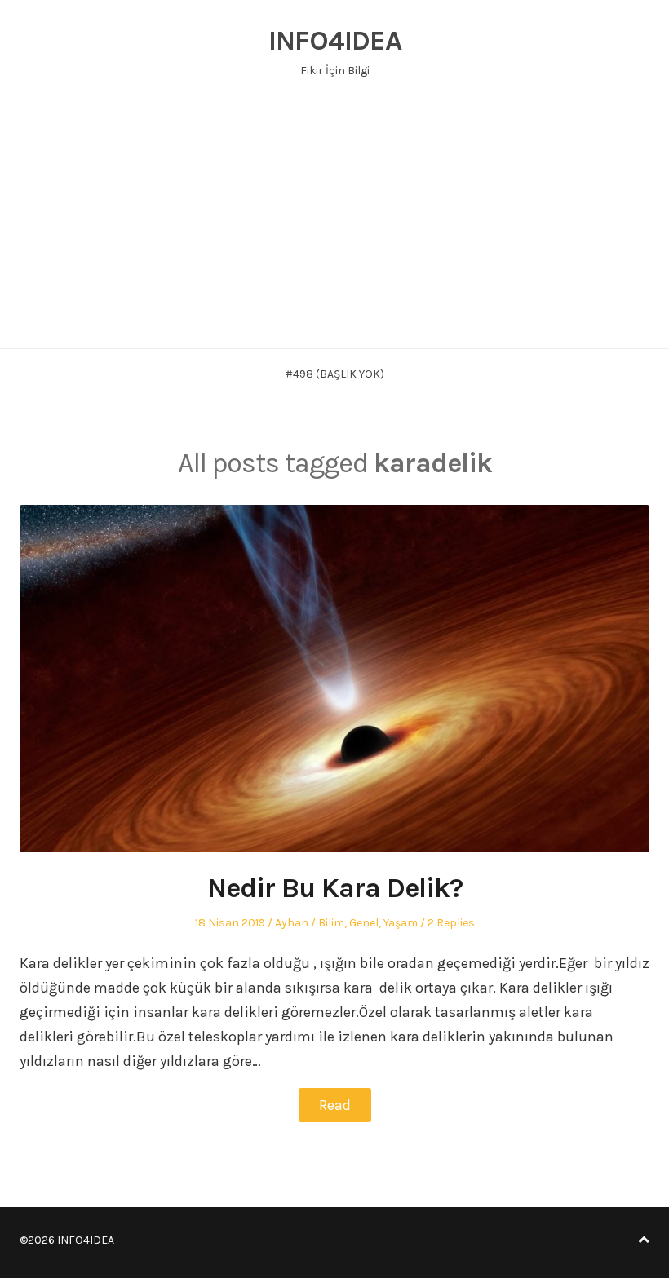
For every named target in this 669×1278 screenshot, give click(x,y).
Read (335, 1105)
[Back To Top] (643, 1240)
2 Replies (451, 923)
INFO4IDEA (334, 40)
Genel (364, 923)
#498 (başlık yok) (335, 374)
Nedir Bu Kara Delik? (335, 888)
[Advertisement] (334, 226)
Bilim (331, 923)
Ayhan (291, 923)
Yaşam (400, 923)
